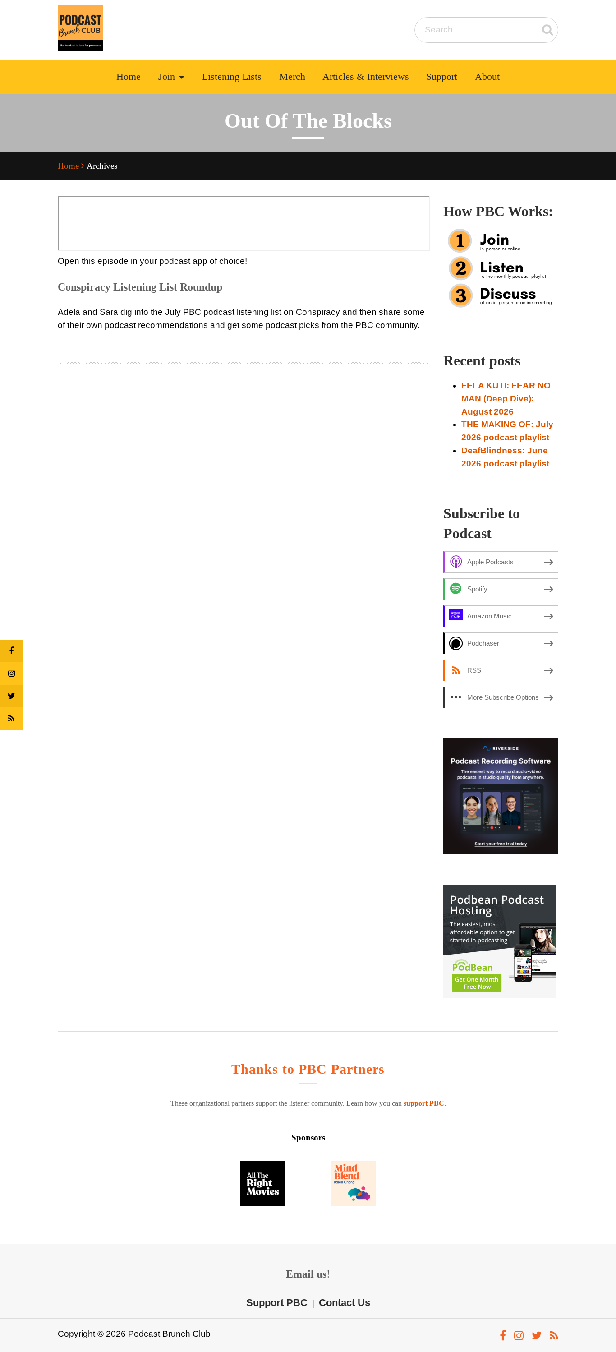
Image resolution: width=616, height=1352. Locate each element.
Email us (306, 1274)
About (487, 76)
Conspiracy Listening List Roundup (140, 287)
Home (128, 76)
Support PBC (277, 1302)
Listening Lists (232, 76)
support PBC (424, 1103)
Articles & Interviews (365, 76)
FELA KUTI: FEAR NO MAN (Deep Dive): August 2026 (506, 398)
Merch (292, 76)
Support (441, 76)
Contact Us (344, 1302)
